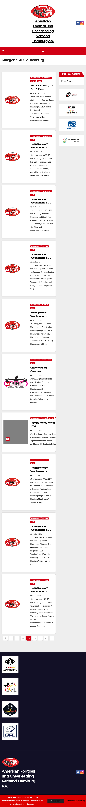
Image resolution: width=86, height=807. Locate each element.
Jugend (33, 81)
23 (46, 638)
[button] (82, 51)
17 (23, 638)
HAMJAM (44, 418)
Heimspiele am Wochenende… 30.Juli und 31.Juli (40, 203)
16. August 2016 (38, 93)
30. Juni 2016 (37, 534)
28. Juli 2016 (37, 207)
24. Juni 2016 (37, 596)
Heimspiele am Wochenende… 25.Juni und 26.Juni (42, 591)
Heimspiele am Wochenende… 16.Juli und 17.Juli (40, 316)
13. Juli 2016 (37, 375)
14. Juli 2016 (37, 320)
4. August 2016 (38, 152)
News (39, 81)
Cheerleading (46, 360)
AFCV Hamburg (35, 77)
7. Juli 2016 (37, 475)
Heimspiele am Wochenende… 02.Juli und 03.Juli (41, 530)
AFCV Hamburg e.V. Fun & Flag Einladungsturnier (42, 89)
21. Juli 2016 (37, 262)
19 (34, 638)
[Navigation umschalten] (43, 51)
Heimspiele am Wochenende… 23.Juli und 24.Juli (41, 258)
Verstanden (55, 801)
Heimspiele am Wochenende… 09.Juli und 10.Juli (40, 471)
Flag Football (46, 77)
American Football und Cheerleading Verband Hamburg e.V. (43, 31)
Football (45, 246)
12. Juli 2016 (37, 430)
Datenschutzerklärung (76, 801)
